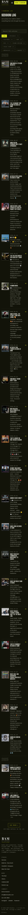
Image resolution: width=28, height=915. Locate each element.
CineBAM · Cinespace (7, 866)
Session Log (5, 885)
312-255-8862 (6, 897)
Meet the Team (6, 869)
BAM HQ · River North (7, 863)
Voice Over (8, 46)
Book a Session (20, 2)
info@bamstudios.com (8, 894)
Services (4, 860)
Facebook (16, 900)
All (4, 36)
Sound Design (18, 43)
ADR (19, 39)
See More (14, 825)
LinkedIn (10, 900)
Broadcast (8, 50)
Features (8, 39)
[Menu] (12, 2)
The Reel (4, 876)
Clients (3, 879)
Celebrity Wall (5, 882)
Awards (20, 50)
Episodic (14, 36)
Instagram (4, 900)
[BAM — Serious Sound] (5, 2)
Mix (6, 43)
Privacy (4, 912)
